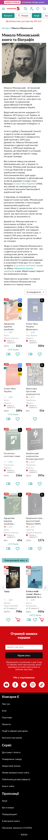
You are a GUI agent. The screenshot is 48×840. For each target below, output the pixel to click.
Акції (4, 800)
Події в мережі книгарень (15, 731)
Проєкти (6, 724)
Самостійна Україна (24, 183)
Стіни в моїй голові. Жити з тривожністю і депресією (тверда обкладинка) (33, 594)
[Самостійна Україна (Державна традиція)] (35, 309)
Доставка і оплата (11, 752)
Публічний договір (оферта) (16, 779)
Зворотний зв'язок (11, 766)
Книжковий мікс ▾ (15, 560)
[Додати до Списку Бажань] (8, 619)
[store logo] (13, 9)
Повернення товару (12, 759)
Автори (5, 28)
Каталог (8, 15)
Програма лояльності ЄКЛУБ (17, 827)
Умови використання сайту (15, 772)
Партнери (7, 717)
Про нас (6, 704)
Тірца (7, 591)
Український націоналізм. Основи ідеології (34, 456)
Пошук (24, 15)
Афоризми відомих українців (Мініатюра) (10, 521)
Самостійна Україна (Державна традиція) (32, 326)
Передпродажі (9, 814)
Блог (4, 710)
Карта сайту (8, 786)
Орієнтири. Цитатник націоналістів (33, 391)
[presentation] (45, 588)
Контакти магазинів (12, 737)
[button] (17, 354)
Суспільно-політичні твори (28, 265)
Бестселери (8, 807)
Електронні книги (11, 821)
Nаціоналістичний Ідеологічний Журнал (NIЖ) (35, 521)
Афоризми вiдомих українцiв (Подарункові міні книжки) (11, 326)
